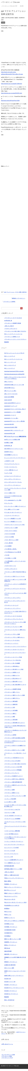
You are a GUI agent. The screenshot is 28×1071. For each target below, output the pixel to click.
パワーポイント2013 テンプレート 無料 (14, 750)
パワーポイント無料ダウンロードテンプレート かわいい (15, 786)
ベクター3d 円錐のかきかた (11, 833)
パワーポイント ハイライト (11, 643)
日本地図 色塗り (8, 933)
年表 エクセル (7, 911)
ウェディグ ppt (8, 473)
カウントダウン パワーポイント (12, 479)
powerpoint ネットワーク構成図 (12, 412)
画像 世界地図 (7, 951)
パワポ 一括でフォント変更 (11, 539)
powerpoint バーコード (10, 415)
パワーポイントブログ (7, 1057)
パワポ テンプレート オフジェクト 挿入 (14, 524)
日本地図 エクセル (9, 923)
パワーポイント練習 (9, 789)
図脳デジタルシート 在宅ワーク (12, 893)
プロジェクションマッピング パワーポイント (15, 827)
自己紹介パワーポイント (10, 990)
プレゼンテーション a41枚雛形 (12, 818)
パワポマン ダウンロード (10, 328)
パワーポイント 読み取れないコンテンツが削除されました (15, 731)
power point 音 (8, 400)
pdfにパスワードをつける (10, 393)
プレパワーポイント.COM (8, 1054)
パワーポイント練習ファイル (11, 792)
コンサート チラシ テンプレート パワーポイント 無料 (15, 489)
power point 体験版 (9, 396)
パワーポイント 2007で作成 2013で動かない (15, 572)
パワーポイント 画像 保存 (11, 704)
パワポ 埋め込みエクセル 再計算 (12, 552)
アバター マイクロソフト (10, 467)
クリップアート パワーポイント (12, 485)
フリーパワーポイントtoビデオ (12, 809)
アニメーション (10, 292)
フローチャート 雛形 (9, 812)
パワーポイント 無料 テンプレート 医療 (14, 695)
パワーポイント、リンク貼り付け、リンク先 (15, 754)
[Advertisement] (14, 46)
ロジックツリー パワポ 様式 (11, 847)
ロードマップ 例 (8, 856)
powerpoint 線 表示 (9, 424)
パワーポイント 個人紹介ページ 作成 (13, 669)
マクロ (16, 292)
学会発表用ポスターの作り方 (11, 905)
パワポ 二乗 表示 (8, 543)
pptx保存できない (8, 451)
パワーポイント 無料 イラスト (12, 692)
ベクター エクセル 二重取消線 (12, 830)
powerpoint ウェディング (10, 406)
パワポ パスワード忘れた (10, 530)
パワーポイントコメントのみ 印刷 (13, 766)
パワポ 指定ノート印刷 (10, 558)
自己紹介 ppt (7, 978)
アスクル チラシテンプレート (12, 464)
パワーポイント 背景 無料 (11, 719)
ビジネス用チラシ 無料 (10, 802)
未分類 (3, 22)
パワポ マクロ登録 (9, 536)
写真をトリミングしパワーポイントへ (14, 878)
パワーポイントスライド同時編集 (13, 770)
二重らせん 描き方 (9, 326)
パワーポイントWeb (6, 1056)
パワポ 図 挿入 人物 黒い (10, 549)
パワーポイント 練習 (9, 716)
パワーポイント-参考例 (9, 301)
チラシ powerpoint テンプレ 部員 (12, 500)
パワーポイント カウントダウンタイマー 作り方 (14, 601)
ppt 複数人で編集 (8, 442)
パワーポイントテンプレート (11, 773)
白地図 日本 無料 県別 (10, 965)
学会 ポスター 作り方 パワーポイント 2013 (15, 902)
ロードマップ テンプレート (11, 853)
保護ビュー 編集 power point (11, 875)
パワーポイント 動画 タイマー (12, 675)
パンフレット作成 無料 (10, 798)
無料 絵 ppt (7, 948)
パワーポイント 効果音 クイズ (12, 336)
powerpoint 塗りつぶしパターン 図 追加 (14, 421)
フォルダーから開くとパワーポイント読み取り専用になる (15, 805)
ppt (5, 292)
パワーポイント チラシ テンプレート (13, 619)
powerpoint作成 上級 (9, 433)
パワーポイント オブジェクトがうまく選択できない (15, 594)
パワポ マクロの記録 (9, 533)
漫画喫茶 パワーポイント (10, 942)
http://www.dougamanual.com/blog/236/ (14, 374)
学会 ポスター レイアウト (11, 896)
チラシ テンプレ (8, 503)
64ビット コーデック (9, 356)
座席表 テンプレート (9, 917)
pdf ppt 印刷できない (9, 387)
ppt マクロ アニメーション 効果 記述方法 (15, 436)
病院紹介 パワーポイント (18, 298)
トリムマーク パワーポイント (12, 515)
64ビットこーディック (10, 362)
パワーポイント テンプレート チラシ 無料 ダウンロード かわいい (15, 623)
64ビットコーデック (9, 368)
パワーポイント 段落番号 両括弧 (12, 323)
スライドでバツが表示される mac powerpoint (13, 496)
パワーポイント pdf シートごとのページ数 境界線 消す (15, 580)
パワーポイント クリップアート (12, 608)
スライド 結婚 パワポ (9, 492)
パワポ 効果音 (7, 546)
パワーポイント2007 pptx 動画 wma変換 (14, 738)
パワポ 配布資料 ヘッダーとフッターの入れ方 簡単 (15, 562)
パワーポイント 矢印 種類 (11, 710)
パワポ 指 (6, 555)
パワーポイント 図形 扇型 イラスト (13, 681)
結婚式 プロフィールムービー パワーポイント (15, 971)
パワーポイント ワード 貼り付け (12, 660)
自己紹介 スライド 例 (9, 981)
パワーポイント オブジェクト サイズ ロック (15, 589)
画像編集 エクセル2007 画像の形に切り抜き (15, 958)
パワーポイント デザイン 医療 (12, 634)
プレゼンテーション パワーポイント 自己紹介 (15, 822)
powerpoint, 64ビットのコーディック (13, 430)
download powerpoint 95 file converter (14, 371)
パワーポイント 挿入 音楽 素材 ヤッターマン (15, 685)
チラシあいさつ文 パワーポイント (13, 512)
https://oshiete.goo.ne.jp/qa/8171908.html (11, 83)
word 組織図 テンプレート (11, 454)
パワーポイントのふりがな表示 (12, 760)
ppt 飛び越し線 (8, 320)
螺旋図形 (6, 342)
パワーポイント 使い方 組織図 (12, 663)
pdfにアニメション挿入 (10, 390)
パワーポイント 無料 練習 (11, 701)
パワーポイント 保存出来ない (12, 666)
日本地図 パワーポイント (10, 926)
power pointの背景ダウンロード (12, 403)
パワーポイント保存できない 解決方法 (14, 779)
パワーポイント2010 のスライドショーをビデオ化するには (15, 741)
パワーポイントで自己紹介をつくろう (14, 757)
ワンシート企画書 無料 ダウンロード (13, 859)
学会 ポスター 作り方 (9, 899)
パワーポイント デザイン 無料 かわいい (14, 637)
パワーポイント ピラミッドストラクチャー (15, 339)
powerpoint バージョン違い (11, 418)
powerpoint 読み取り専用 (10, 427)
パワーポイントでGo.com (10, 2)
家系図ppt (6, 908)
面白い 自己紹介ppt (9, 1000)
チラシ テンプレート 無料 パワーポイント (15, 506)
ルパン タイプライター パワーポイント (14, 844)
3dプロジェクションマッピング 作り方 (14, 353)
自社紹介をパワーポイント (11, 993)
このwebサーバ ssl (9, 460)
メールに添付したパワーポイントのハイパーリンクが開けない (15, 837)
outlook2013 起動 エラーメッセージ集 (14, 384)
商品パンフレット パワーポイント (13, 887)
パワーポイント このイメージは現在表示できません (15, 584)
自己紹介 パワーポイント (10, 984)
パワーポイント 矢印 (9, 707)
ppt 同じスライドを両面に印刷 (12, 439)
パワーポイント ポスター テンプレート (14, 649)
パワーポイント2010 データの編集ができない (15, 746)
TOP (9, 6)
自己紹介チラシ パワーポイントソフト (14, 987)
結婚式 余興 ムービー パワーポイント (14, 975)
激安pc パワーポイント (10, 945)
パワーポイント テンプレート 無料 (13, 626)
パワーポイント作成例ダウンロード (13, 776)
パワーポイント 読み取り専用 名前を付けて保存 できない (15, 726)
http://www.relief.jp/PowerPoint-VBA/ (10, 100)
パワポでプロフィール (10, 565)
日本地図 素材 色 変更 (10, 929)
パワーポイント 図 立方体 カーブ (12, 678)
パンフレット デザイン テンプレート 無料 (15, 795)
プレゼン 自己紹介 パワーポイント (13, 815)
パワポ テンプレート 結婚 (11, 527)
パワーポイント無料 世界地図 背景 (13, 782)
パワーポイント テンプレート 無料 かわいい (15, 630)
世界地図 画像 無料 (9, 865)
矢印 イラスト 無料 (9, 968)
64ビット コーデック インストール (13, 334)
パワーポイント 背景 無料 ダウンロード (14, 722)
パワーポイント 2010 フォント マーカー (14, 576)
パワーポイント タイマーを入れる (13, 317)
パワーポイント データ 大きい (12, 640)
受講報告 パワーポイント (10, 884)
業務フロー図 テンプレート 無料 (12, 939)
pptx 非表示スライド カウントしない (13, 448)
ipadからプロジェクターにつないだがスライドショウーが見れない (15, 377)
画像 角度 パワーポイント (11, 954)
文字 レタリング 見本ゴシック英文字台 (14, 920)
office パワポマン (8, 381)
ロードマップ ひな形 (9, 850)
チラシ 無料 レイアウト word (11, 509)
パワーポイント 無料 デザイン (12, 698)
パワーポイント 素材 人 (10, 713)
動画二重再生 (7, 881)
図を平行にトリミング (10, 890)
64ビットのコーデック (10, 365)
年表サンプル (7, 914)
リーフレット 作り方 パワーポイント (13, 841)
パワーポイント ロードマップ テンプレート (15, 653)
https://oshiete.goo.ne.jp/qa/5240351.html (11, 93)
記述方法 (24, 292)
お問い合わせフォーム (7, 1044)
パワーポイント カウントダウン (12, 597)
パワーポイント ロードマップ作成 (13, 657)
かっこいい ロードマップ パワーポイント (15, 457)
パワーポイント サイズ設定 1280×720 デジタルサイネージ (15, 612)
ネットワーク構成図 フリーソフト (13, 521)
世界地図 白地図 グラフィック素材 (13, 869)
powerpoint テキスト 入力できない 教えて (15, 409)
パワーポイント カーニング (11, 605)
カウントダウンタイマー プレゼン (13, 482)
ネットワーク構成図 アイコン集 (12, 518)
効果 (20, 292)
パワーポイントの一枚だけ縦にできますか (15, 331)
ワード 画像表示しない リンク (12, 862)
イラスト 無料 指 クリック (11, 470)
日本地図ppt (7, 936)
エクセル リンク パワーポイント (12, 476)
